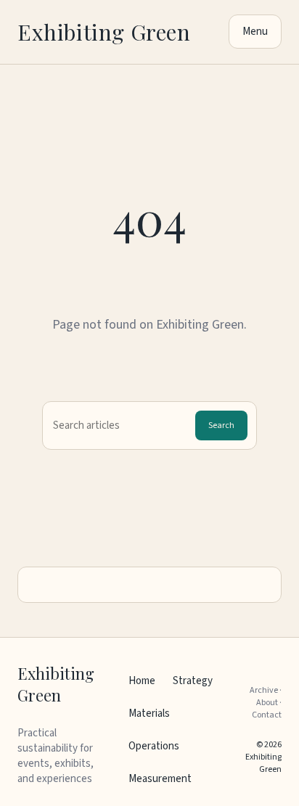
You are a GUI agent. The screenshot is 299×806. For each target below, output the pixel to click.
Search (221, 425)
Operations (153, 746)
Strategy (193, 680)
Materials (149, 713)
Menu (255, 31)
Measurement (160, 778)
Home (141, 680)
